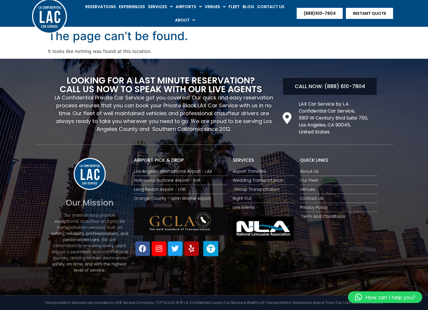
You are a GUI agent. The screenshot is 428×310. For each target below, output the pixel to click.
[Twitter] (175, 248)
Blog (248, 7)
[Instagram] (159, 248)
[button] (385, 297)
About (182, 20)
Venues (212, 7)
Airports (186, 7)
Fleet (234, 7)
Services (157, 7)
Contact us (270, 7)
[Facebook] (142, 248)
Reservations (100, 7)
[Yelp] (191, 248)
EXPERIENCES (132, 7)
